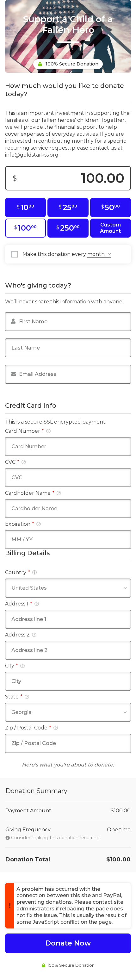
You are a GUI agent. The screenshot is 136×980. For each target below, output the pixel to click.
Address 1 (18, 604)
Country (17, 572)
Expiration (19, 524)
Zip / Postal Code (28, 728)
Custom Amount (110, 228)
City (11, 666)
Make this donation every (54, 254)
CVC (12, 462)
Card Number (24, 431)
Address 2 (17, 635)
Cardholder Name (29, 493)
